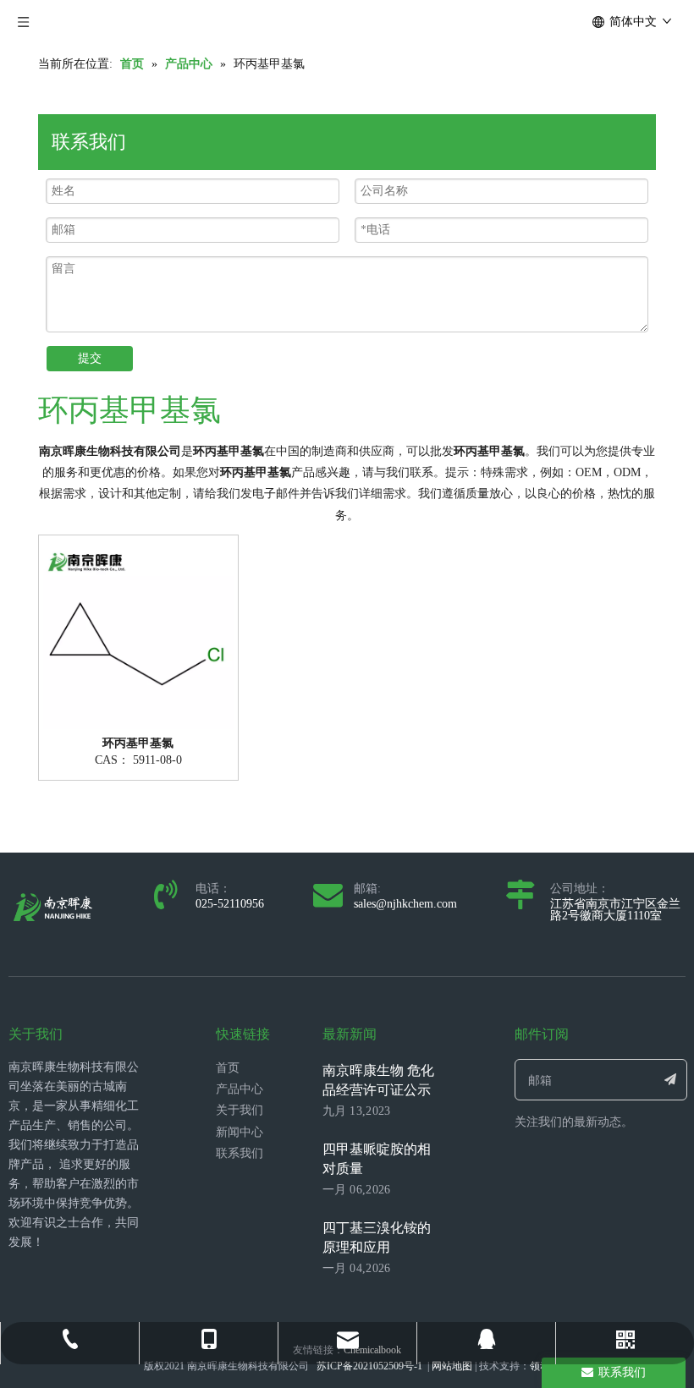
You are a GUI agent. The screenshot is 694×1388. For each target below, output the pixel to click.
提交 (90, 358)
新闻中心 (239, 1132)
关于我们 (239, 1110)
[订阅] (670, 1080)
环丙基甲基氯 (138, 743)
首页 (228, 1068)
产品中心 (239, 1089)
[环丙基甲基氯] (138, 633)
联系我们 (239, 1153)
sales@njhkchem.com (405, 903)
